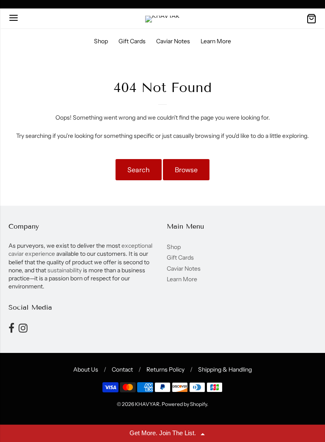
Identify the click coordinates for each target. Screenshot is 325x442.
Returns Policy (165, 369)
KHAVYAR (147, 404)
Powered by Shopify (184, 404)
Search (138, 169)
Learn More (216, 41)
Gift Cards (132, 41)
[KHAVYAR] (162, 19)
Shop (101, 41)
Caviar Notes (173, 41)
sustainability (64, 270)
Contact (122, 369)
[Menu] (13, 18)
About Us (85, 369)
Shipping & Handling (225, 369)
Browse (186, 169)
